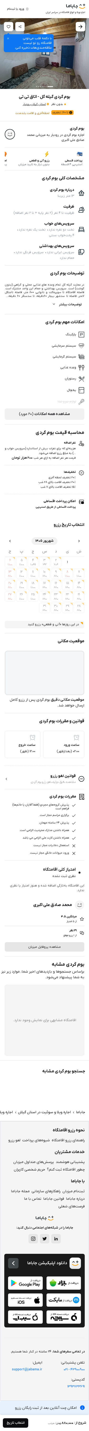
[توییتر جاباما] (44, 1238)
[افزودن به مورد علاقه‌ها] (8, 26)
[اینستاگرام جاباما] (33, 1238)
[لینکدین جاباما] (56, 1238)
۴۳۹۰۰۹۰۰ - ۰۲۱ (74, 1369)
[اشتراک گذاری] (20, 26)
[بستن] (8, 38)
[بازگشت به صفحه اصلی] (13, 1263)
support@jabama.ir (27, 1369)
